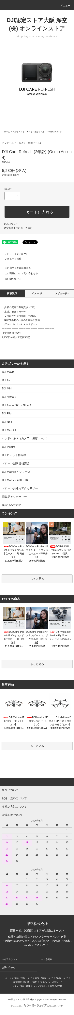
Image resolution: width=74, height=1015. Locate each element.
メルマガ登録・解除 (21, 986)
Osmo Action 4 (56, 132)
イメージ (37, 293)
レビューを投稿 (13, 258)
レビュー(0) (62, 293)
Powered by (17, 1006)
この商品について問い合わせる (21, 273)
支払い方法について (23, 978)
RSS (52, 986)
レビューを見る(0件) (16, 254)
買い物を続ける (13, 279)
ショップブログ (40, 986)
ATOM (59, 986)
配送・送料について (44, 978)
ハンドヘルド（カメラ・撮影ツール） (29, 132)
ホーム (7, 132)
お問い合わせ (8, 967)
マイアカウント (9, 959)
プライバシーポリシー (50, 982)
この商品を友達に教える (18, 267)
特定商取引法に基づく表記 (18, 228)
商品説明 (12, 293)
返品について (11, 223)
